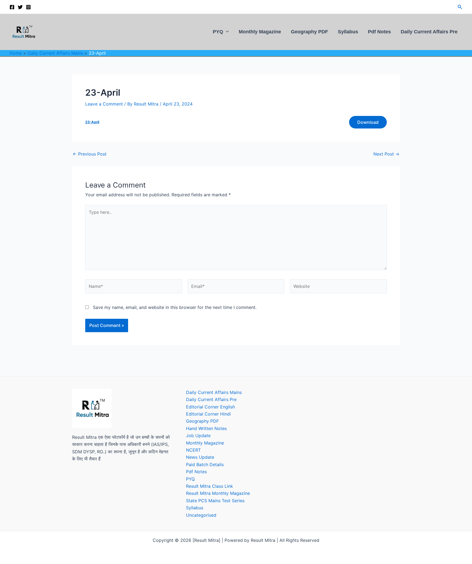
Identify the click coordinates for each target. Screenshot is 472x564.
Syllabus (348, 31)
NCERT (193, 450)
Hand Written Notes (206, 428)
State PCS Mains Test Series (215, 500)
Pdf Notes (379, 31)
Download (368, 122)
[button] (460, 7)
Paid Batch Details (205, 464)
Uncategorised (201, 515)
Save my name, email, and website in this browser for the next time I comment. (174, 307)
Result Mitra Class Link (209, 486)
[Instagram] (28, 7)
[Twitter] (20, 7)
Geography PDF (309, 31)
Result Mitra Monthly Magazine (218, 493)
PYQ (218, 31)
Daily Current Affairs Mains (214, 392)
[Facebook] (12, 7)
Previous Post (90, 154)
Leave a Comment (104, 104)
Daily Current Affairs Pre (429, 31)
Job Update (198, 435)
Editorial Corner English (210, 407)
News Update (200, 457)
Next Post (386, 154)
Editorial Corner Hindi (208, 414)
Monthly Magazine (260, 31)
